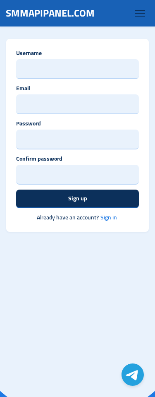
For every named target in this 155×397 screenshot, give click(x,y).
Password (28, 123)
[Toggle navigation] (140, 13)
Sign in (108, 217)
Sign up (77, 198)
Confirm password (39, 158)
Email (23, 88)
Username (29, 53)
